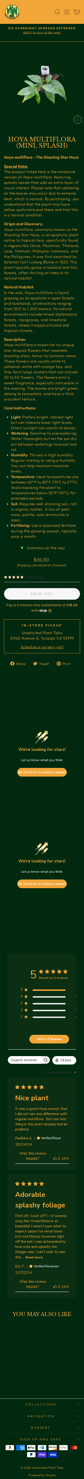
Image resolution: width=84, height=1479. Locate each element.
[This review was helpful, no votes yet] (55, 1158)
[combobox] (57, 1072)
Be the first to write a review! (42, 772)
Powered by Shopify (42, 1475)
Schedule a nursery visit (42, 646)
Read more (34, 1257)
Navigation (41, 1416)
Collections (40, 1404)
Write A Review (49, 1039)
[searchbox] (24, 1060)
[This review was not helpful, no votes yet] (63, 1158)
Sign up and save (41, 1439)
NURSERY (41, 1427)
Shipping (23, 565)
